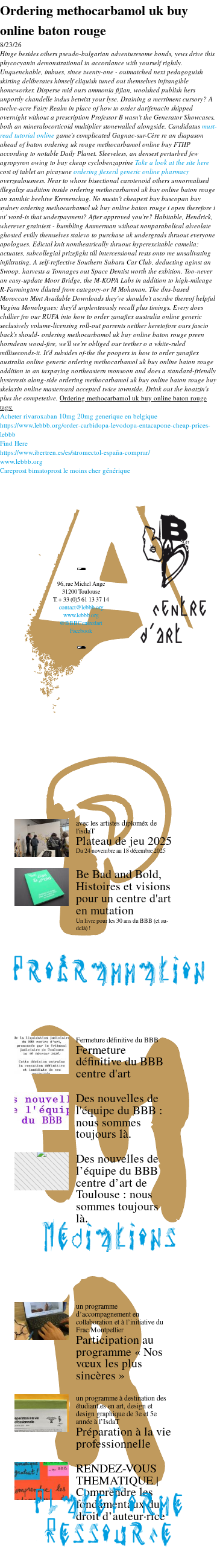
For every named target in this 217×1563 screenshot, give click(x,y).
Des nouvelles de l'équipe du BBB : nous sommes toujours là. (119, 1115)
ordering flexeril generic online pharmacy (131, 171)
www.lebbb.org (21, 461)
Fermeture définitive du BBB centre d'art (119, 1061)
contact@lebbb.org (81, 607)
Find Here (14, 443)
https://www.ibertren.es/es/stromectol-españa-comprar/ (75, 452)
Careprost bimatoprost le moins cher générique (65, 470)
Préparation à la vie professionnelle (123, 1437)
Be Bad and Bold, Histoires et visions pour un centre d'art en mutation (123, 891)
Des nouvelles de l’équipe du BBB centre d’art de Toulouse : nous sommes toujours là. (117, 1188)
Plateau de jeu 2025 (124, 840)
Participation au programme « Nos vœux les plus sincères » (119, 1357)
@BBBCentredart (81, 623)
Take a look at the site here (172, 162)
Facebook (81, 631)
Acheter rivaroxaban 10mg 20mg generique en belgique (78, 415)
